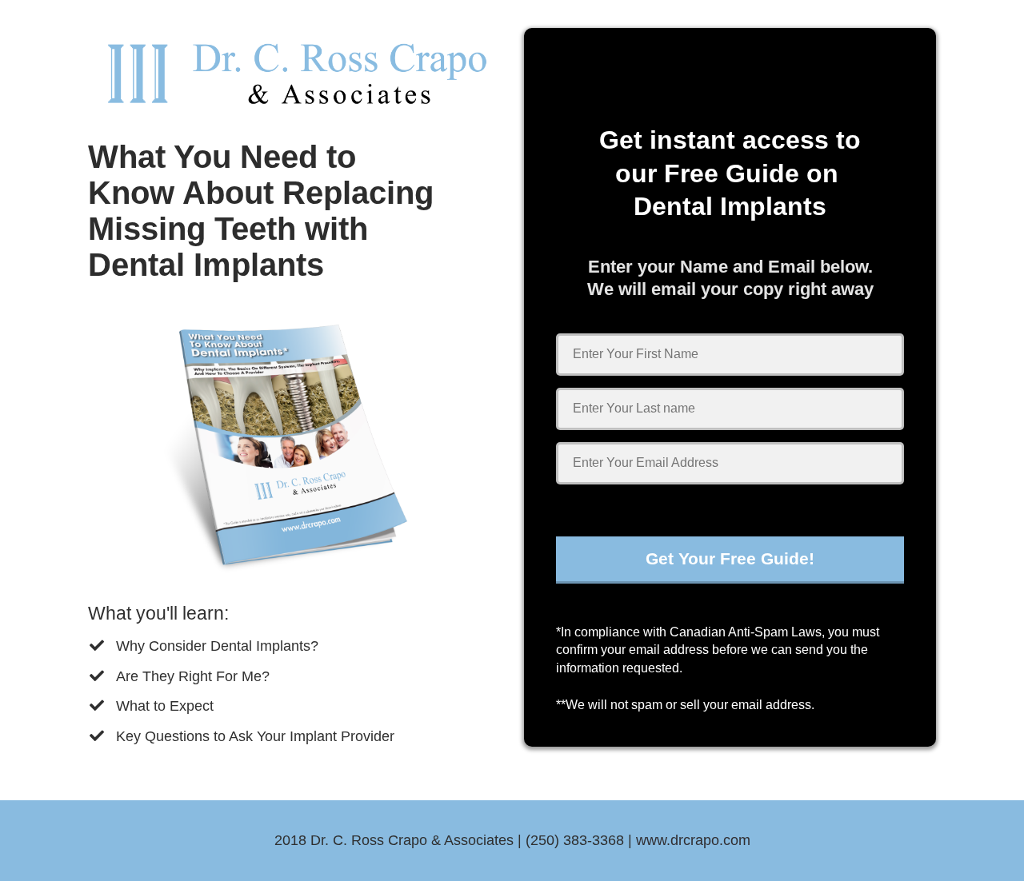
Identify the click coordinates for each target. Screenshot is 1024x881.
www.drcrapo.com (693, 840)
